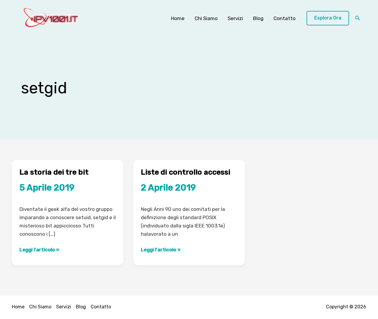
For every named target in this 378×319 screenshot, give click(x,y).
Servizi (235, 18)
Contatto (284, 18)
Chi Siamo (206, 18)
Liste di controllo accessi (185, 172)
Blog (258, 18)
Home (178, 18)
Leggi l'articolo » (39, 250)
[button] (328, 18)
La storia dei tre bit (54, 172)
